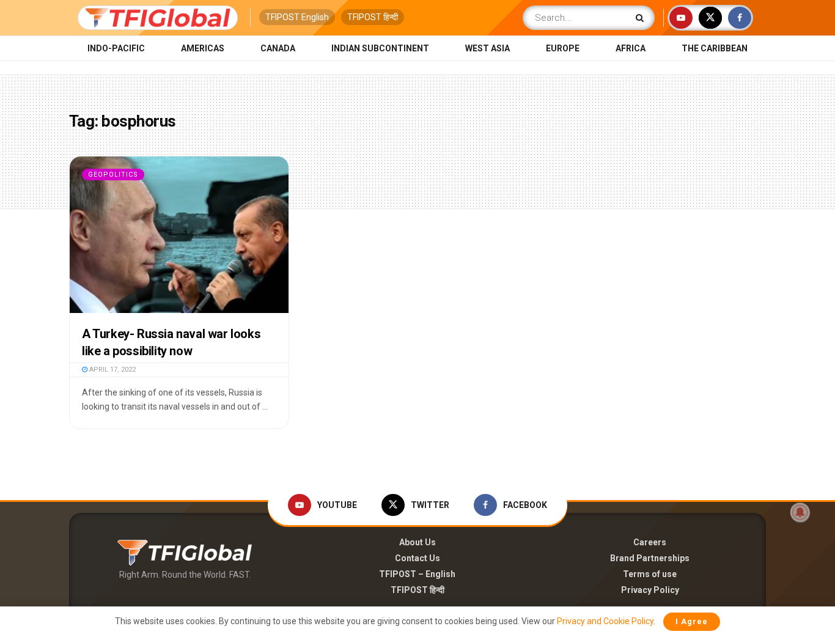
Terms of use (650, 574)
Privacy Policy (650, 590)
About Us (417, 542)
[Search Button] (642, 18)
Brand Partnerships (650, 558)
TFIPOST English (297, 17)
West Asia (487, 48)
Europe (562, 48)
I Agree (691, 621)
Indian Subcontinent (380, 48)
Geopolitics (113, 175)
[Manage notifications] (800, 512)
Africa (631, 48)
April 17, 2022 (111, 370)
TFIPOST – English (417, 574)
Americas (202, 48)
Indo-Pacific (116, 48)
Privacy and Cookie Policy (605, 621)
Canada (277, 48)
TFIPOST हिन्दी (372, 17)
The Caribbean (715, 48)
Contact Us (417, 558)
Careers (649, 542)
